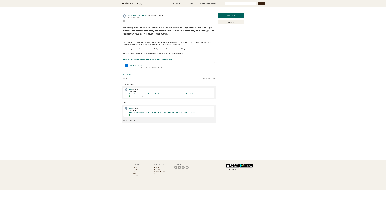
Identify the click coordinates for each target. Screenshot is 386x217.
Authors (156, 167)
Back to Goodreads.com (208, 4)
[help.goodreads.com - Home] (131, 3)
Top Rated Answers (129, 84)
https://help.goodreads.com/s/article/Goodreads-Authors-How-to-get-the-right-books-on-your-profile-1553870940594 (163, 94)
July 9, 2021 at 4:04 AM (133, 17)
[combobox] (242, 3)
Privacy (135, 175)
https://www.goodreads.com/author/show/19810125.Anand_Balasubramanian (147, 59)
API (155, 173)
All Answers (126, 103)
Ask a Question (231, 15)
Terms (135, 173)
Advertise (157, 169)
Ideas (191, 4)
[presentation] (126, 66)
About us (136, 169)
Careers (135, 171)
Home (135, 167)
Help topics (176, 4)
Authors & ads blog (159, 171)
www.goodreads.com (136, 65)
